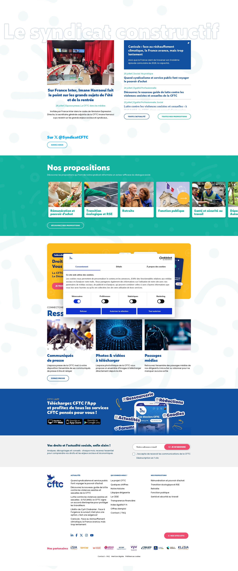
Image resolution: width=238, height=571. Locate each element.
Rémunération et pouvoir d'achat (168, 481)
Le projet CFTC (118, 481)
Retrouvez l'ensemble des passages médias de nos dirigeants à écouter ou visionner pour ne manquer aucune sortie (168, 362)
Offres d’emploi (118, 509)
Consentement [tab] (81, 267)
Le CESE (115, 497)
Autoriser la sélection (119, 311)
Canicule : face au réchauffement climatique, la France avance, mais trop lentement (88, 522)
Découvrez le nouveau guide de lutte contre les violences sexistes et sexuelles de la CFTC (89, 490)
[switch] (105, 301)
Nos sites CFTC (177, 535)
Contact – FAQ (104, 556)
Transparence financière (123, 501)
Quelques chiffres (119, 485)
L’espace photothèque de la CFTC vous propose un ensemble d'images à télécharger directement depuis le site (118, 362)
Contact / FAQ (118, 513)
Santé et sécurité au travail (164, 497)
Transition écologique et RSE (165, 485)
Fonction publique (160, 493)
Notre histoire (117, 489)
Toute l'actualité (136, 116)
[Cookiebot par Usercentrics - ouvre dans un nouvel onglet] (161, 258)
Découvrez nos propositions (65, 225)
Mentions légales (117, 556)
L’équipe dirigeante (120, 493)
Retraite (155, 489)
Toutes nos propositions (174, 116)
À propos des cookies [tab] (156, 267)
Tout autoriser (155, 311)
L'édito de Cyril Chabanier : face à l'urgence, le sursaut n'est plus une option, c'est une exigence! (88, 512)
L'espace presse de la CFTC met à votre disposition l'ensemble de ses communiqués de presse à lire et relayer (68, 362)
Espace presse (58, 378)
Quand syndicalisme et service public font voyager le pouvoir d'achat (89, 482)
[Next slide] (183, 198)
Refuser (83, 311)
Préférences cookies (132, 556)
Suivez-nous (57, 145)
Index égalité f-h (119, 505)
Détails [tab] (119, 267)
